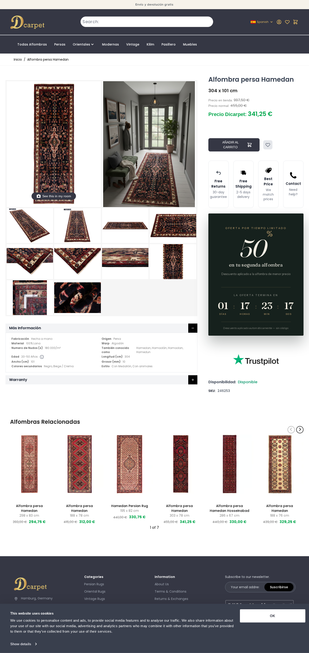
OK (272, 616)
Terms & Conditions (170, 591)
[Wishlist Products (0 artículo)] (287, 22)
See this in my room (56, 196)
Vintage (132, 44)
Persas (59, 44)
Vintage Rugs (94, 598)
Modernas (110, 44)
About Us (162, 584)
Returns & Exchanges (171, 598)
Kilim (150, 44)
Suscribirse (279, 587)
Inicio (18, 59)
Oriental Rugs (94, 591)
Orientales (81, 44)
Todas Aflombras (32, 44)
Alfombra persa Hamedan (48, 59)
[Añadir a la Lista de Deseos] (267, 144)
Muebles (190, 44)
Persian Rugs (94, 584)
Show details (20, 644)
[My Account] (279, 22)
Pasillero (168, 44)
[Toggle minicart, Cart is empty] (295, 22)
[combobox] (147, 21)
